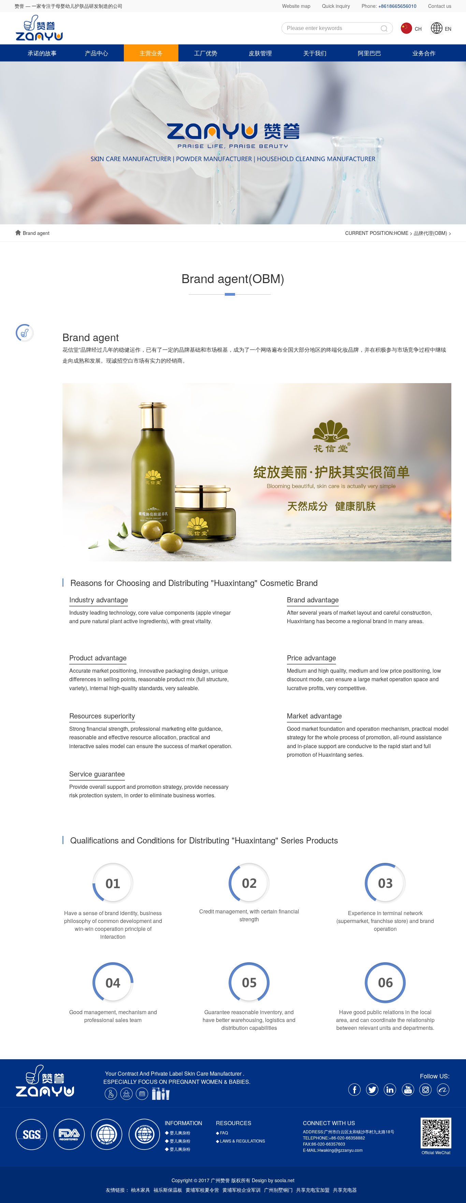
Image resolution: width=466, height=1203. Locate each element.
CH (417, 28)
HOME (401, 232)
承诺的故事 (42, 52)
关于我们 (314, 52)
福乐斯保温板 (168, 1189)
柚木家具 (140, 1189)
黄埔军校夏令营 (202, 1189)
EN (447, 28)
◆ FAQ (222, 1132)
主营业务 (151, 52)
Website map (296, 5)
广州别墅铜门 (278, 1189)
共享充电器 (345, 1189)
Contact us (439, 5)
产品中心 (96, 52)
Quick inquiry (336, 5)
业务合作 (424, 52)
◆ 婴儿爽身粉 (177, 1132)
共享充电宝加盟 (313, 1189)
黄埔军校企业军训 (241, 1189)
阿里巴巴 (369, 52)
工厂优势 (205, 52)
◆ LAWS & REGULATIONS (240, 1141)
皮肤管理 (260, 52)
